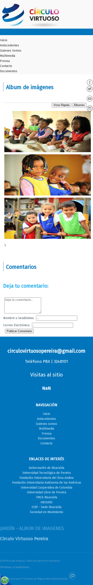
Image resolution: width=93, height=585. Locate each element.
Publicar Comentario (19, 331)
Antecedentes (9, 45)
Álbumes (79, 105)
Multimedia (7, 56)
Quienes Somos (10, 50)
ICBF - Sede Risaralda (46, 507)
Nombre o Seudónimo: (18, 318)
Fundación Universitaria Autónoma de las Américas (46, 482)
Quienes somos (46, 424)
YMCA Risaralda (46, 497)
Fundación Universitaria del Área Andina (46, 478)
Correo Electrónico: (16, 325)
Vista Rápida (61, 105)
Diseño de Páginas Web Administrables (47, 578)
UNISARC (46, 502)
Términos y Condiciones (14, 567)
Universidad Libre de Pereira (46, 492)
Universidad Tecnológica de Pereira (46, 473)
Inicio (3, 40)
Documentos (8, 71)
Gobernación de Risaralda (46, 468)
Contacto (6, 66)
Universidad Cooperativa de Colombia (46, 487)
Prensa (5, 61)
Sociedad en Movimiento (46, 512)
